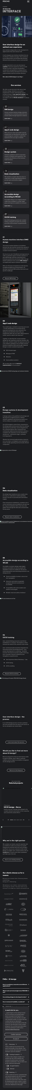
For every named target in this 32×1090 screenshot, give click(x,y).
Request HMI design (10, 278)
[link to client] (9, 893)
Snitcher (12, 1068)
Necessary (12, 1044)
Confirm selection (16, 1034)
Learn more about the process (16, 742)
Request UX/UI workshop (12, 673)
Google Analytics (14, 1065)
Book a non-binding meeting (13, 859)
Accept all (16, 1038)
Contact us (6, 852)
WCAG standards (18, 97)
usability (5, 66)
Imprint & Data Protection (12, 1029)
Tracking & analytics (14, 1054)
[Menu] (28, 1)
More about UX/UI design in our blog (12, 76)
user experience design (19, 94)
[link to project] (16, 798)
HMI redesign (23, 260)
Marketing (12, 1072)
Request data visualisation (12, 516)
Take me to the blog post (16, 770)
